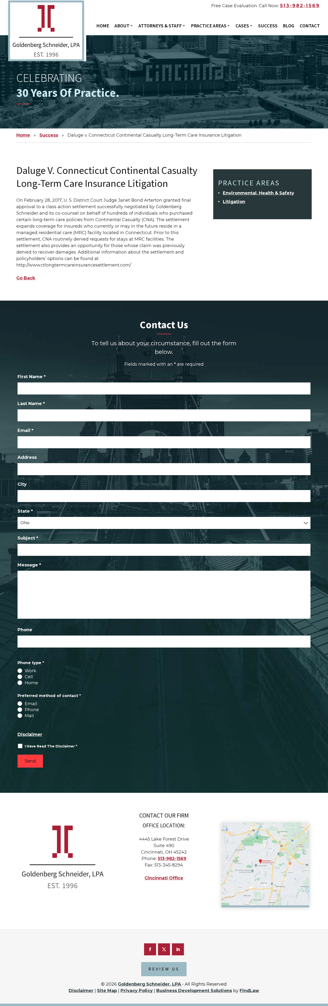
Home (102, 26)
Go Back (25, 278)
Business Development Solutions (194, 990)
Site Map (107, 990)
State (25, 511)
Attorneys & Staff (160, 26)
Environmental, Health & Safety (258, 193)
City (22, 484)
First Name (32, 376)
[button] (322, 976)
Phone (25, 629)
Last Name (31, 403)
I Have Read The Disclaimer (51, 746)
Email (25, 430)
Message (29, 565)
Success (268, 26)
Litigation (234, 201)
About (122, 26)
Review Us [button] (163, 969)
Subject (28, 538)
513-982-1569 (300, 5)
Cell (29, 676)
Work (30, 670)
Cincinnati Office (164, 878)
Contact (310, 26)
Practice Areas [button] (208, 26)
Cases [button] (242, 26)
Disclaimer (30, 734)
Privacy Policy (137, 990)
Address (27, 457)
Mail (29, 715)
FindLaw (249, 990)
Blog (288, 26)
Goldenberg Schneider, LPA (149, 984)
